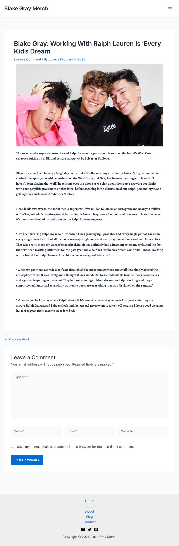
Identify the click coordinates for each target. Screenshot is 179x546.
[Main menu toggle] (170, 8)
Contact (90, 522)
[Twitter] (89, 530)
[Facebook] (83, 530)
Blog (89, 517)
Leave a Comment (27, 59)
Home (89, 501)
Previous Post (17, 339)
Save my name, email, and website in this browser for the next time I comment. (75, 447)
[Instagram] (96, 530)
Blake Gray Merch (26, 8)
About (89, 511)
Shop (89, 506)
